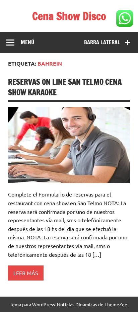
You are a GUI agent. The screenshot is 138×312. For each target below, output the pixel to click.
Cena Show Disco (69, 16)
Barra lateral (102, 42)
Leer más (25, 272)
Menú (27, 42)
